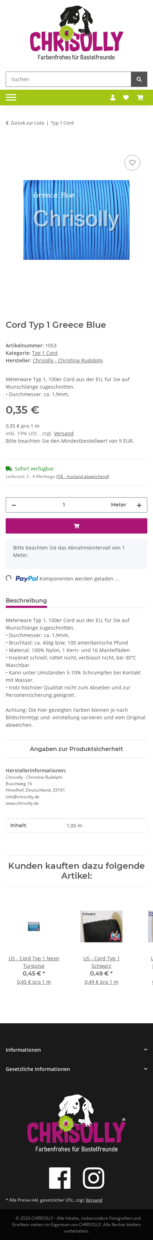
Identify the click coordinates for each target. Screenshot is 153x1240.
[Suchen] (139, 79)
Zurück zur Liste (27, 123)
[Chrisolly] (76, 34)
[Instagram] (93, 1178)
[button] (112, 97)
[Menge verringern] (14, 505)
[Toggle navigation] (11, 97)
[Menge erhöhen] (139, 505)
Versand (64, 433)
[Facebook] (59, 1178)
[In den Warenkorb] (11, 145)
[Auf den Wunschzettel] (132, 162)
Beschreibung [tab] (26, 600)
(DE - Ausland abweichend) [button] (82, 476)
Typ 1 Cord (45, 353)
